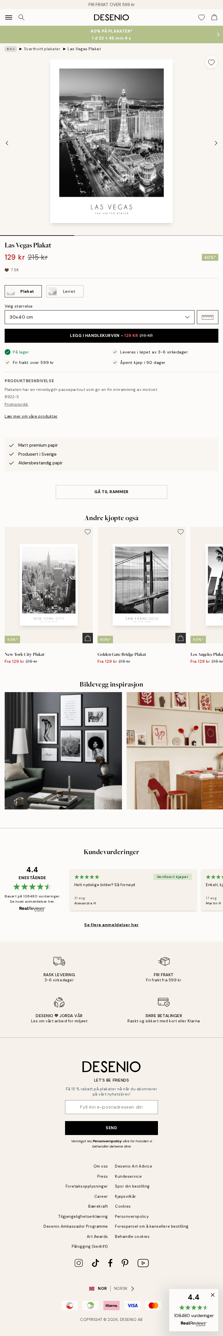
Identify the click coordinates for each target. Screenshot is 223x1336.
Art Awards (97, 1236)
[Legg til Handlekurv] (87, 638)
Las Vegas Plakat (84, 48)
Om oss (100, 1166)
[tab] (37, 233)
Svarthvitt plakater (42, 48)
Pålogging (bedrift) (90, 1246)
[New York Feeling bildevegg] (63, 750)
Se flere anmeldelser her (111, 924)
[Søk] (21, 17)
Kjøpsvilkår (125, 1196)
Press (102, 1176)
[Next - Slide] (216, 143)
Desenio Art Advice (133, 1166)
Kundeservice (128, 1176)
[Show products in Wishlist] (201, 17)
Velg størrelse (19, 306)
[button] (207, 317)
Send (111, 1127)
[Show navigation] (8, 17)
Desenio (128, 1319)
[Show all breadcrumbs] (11, 49)
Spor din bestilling (132, 1186)
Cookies (123, 1206)
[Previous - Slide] (7, 143)
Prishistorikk (16, 404)
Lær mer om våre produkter (31, 416)
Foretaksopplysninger (87, 1186)
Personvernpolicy (107, 1141)
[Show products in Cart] (214, 17)
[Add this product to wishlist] (211, 62)
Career (101, 1196)
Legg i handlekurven (111, 335)
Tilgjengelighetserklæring (83, 1216)
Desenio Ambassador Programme (76, 1226)
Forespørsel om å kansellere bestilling (152, 1226)
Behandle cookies (132, 1236)
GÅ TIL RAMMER (111, 491)
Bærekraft (98, 1206)
